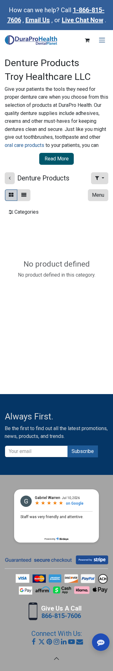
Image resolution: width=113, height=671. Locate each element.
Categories (26, 212)
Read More (57, 159)
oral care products (24, 145)
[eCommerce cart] (87, 40)
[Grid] (11, 195)
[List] (23, 195)
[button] (99, 178)
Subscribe (83, 451)
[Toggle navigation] (102, 40)
